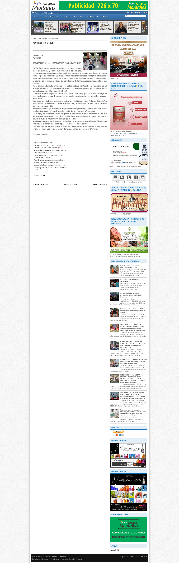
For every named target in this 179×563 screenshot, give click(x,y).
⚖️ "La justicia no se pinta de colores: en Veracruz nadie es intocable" (81, 27)
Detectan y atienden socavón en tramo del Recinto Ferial (131, 267)
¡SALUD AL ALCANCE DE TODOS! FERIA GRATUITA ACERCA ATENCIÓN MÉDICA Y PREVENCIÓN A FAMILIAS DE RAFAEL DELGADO (132, 395)
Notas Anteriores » (100, 184)
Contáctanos (102, 17)
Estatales (66, 17)
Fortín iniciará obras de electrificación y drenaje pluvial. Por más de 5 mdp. (49, 156)
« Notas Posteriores (40, 184)
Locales (43, 17)
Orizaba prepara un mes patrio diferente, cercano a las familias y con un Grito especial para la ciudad (133, 412)
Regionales (55, 17)
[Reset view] (121, 464)
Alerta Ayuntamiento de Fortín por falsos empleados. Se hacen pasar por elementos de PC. (49, 164)
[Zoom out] (114, 464)
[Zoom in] (117, 464)
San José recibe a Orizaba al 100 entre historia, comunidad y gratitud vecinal (132, 311)
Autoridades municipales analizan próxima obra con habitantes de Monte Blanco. (50, 151)
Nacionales (78, 17)
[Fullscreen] (125, 464)
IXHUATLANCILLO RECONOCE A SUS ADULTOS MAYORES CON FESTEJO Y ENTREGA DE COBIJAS (133, 361)
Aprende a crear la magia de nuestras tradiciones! (50, 160)
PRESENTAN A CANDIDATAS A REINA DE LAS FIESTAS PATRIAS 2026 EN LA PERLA (54, 27)
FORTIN (40, 38)
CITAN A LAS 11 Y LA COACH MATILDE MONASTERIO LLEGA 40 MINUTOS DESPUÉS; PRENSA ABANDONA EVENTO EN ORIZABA (103, 29)
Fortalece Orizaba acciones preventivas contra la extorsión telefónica (131, 295)
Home (34, 38)
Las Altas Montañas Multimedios (55, 557)
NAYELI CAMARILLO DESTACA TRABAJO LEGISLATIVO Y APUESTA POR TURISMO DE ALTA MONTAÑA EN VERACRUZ (133, 345)
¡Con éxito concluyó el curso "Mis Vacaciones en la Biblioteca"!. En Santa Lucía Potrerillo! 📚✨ (49, 146)
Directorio (90, 17)
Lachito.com (143, 557)
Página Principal (70, 184)
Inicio (35, 17)
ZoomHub (139, 464)
